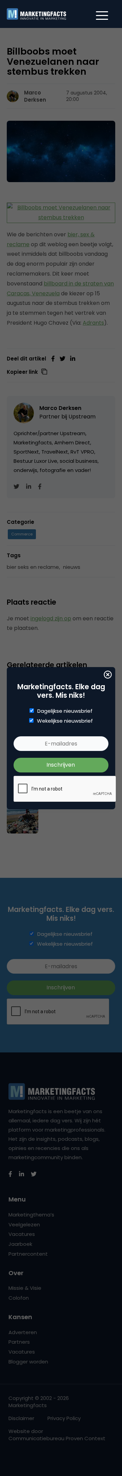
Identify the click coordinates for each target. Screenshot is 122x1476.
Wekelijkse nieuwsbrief (65, 721)
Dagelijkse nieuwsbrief (65, 711)
